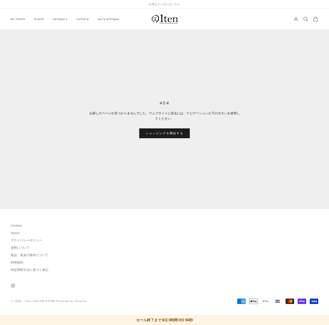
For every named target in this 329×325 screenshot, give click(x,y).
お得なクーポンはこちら (165, 4)
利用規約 (17, 262)
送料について (20, 248)
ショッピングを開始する (165, 133)
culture (83, 19)
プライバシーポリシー (26, 240)
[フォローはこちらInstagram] (13, 285)
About (15, 233)
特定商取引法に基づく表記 (29, 270)
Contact (16, 225)
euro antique (109, 19)
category (60, 19)
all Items (18, 19)
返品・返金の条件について (29, 255)
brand (39, 19)
